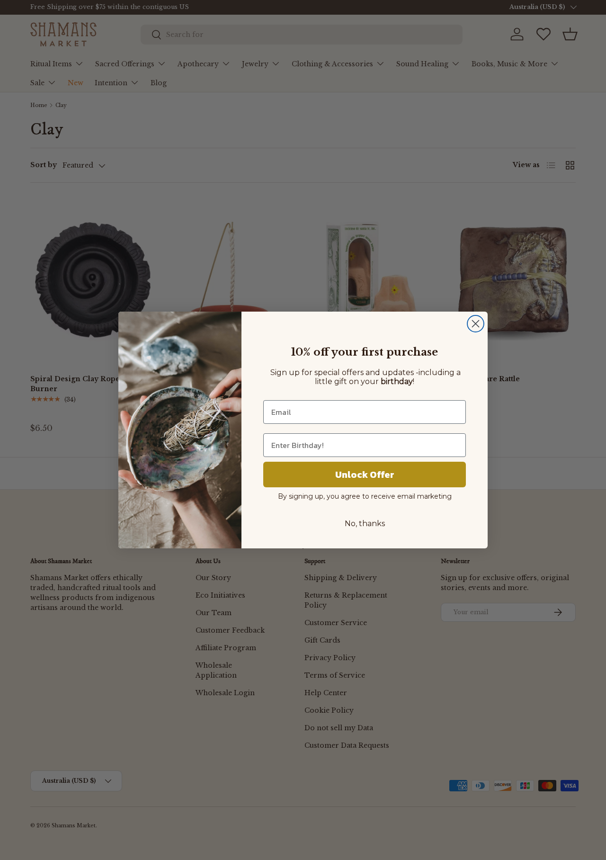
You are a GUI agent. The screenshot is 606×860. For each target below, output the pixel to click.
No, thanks (365, 523)
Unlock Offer (364, 474)
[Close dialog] (475, 323)
